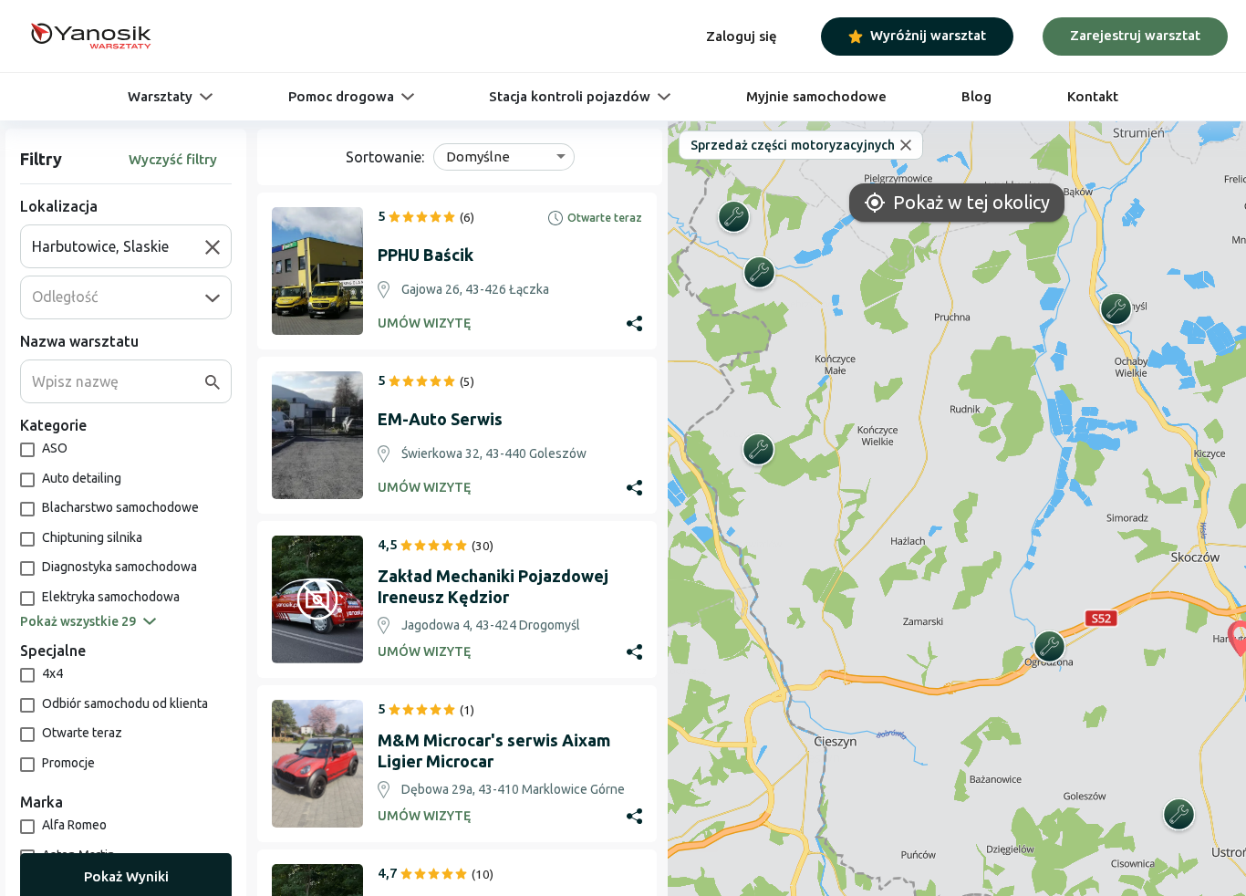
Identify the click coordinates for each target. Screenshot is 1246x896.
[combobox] (118, 246)
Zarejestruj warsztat (1135, 35)
